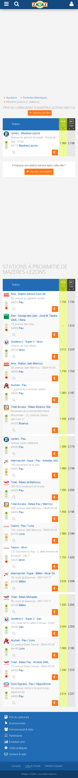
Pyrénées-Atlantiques (35, 97)
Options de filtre (41, 112)
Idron (22, 350)
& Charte (33, 766)
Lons (22, 534)
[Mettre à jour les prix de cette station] (55, 152)
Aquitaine (11, 97)
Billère (22, 581)
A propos (16, 766)
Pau (21, 302)
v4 (30, 774)
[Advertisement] (39, 53)
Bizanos (23, 423)
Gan (21, 627)
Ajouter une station (41, 171)
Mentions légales (53, 766)
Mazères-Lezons (28, 145)
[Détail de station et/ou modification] (13, 152)
